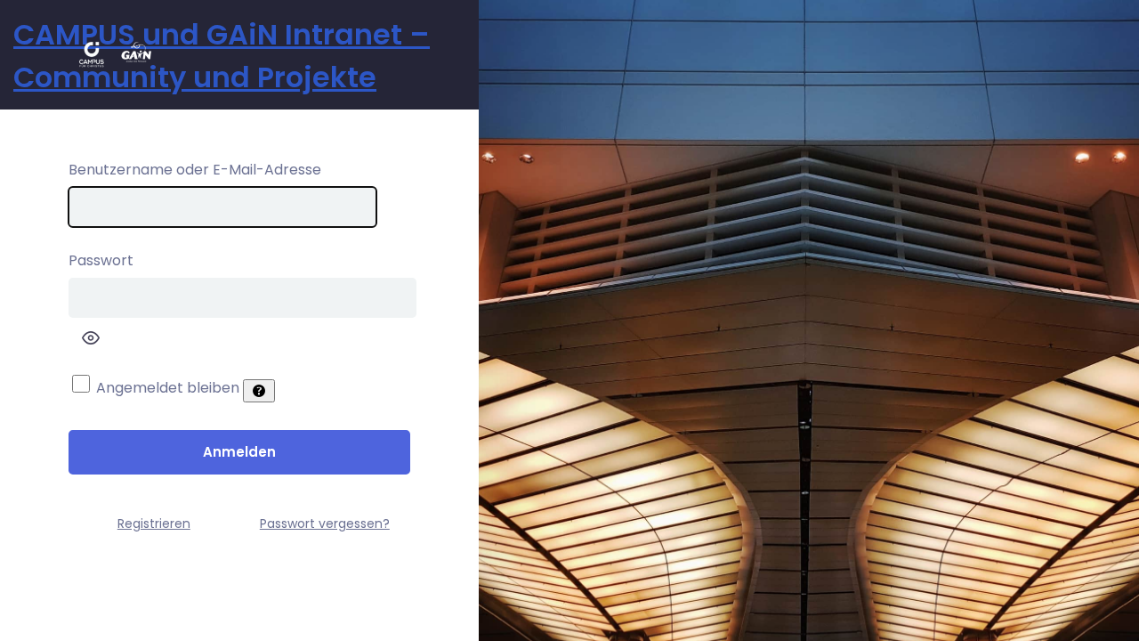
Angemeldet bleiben (167, 387)
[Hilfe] (259, 390)
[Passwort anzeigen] (91, 338)
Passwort (101, 260)
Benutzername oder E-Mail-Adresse (195, 169)
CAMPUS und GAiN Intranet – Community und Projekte (221, 55)
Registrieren (153, 523)
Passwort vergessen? (325, 523)
